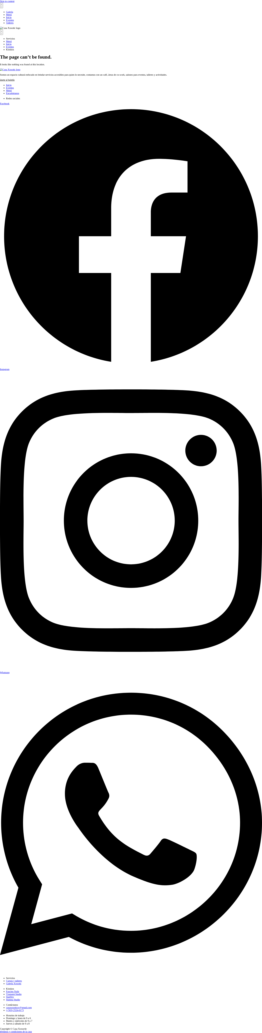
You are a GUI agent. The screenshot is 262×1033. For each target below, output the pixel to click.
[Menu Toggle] (1, 5)
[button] (7, 80)
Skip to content (7, 1)
